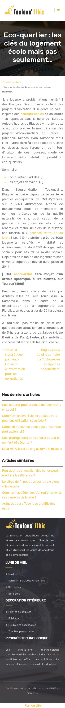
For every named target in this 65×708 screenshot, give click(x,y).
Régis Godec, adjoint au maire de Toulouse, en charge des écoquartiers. (48, 359)
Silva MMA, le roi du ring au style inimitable (32, 449)
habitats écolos (32, 114)
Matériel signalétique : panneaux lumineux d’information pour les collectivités (15, 364)
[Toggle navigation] (58, 10)
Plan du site (32, 705)
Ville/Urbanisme (13, 82)
